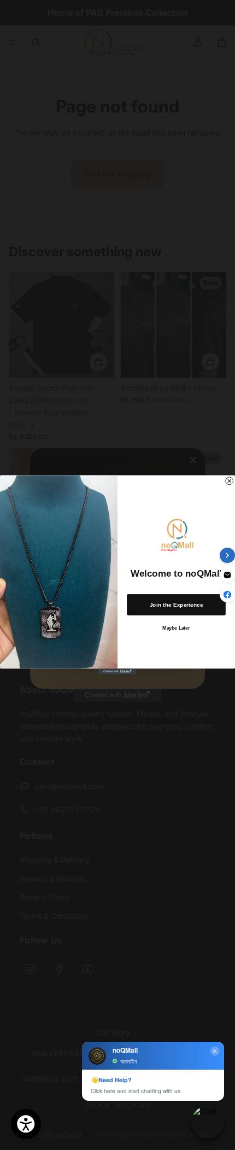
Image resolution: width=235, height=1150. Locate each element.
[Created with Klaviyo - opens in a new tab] (118, 671)
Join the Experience (176, 605)
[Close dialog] (229, 481)
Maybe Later (176, 628)
